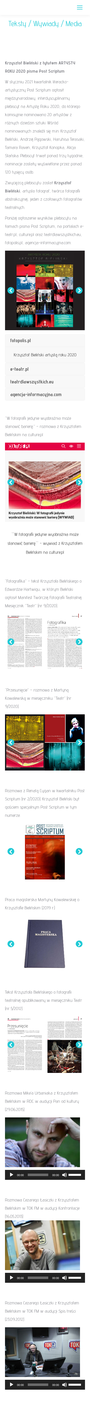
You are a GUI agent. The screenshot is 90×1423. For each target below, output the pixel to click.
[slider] (75, 1174)
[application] (45, 1175)
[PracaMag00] (45, 944)
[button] (11, 290)
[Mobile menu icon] (79, 7)
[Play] (11, 1174)
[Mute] (64, 1174)
